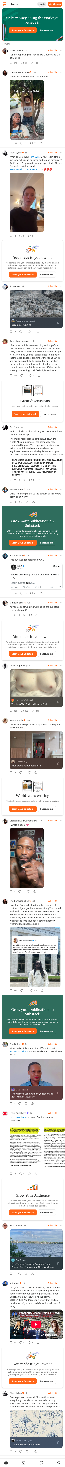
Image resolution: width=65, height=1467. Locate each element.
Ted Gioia (14, 427)
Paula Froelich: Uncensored (24, 169)
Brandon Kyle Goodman (22, 820)
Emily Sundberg (18, 1112)
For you (6, 43)
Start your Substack (23, 30)
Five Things (21, 1260)
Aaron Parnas (17, 50)
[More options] (61, 50)
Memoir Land (22, 1089)
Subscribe (52, 50)
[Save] (58, 322)
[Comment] (20, 502)
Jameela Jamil (17, 602)
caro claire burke (18, 1117)
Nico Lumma (16, 1225)
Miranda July (16, 720)
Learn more (46, 30)
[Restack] (27, 502)
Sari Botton (15, 1043)
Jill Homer (15, 286)
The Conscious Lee (19, 72)
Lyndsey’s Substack (24, 700)
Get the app (55, 4)
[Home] (5, 4)
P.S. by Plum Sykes (24, 1440)
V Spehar (14, 1283)
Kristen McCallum (19, 1051)
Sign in (41, 4)
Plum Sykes (16, 152)
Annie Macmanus (19, 341)
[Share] (42, 63)
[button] (6, 1462)
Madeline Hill (16, 489)
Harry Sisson (16, 555)
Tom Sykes (35, 156)
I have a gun (16, 665)
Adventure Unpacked (25, 321)
